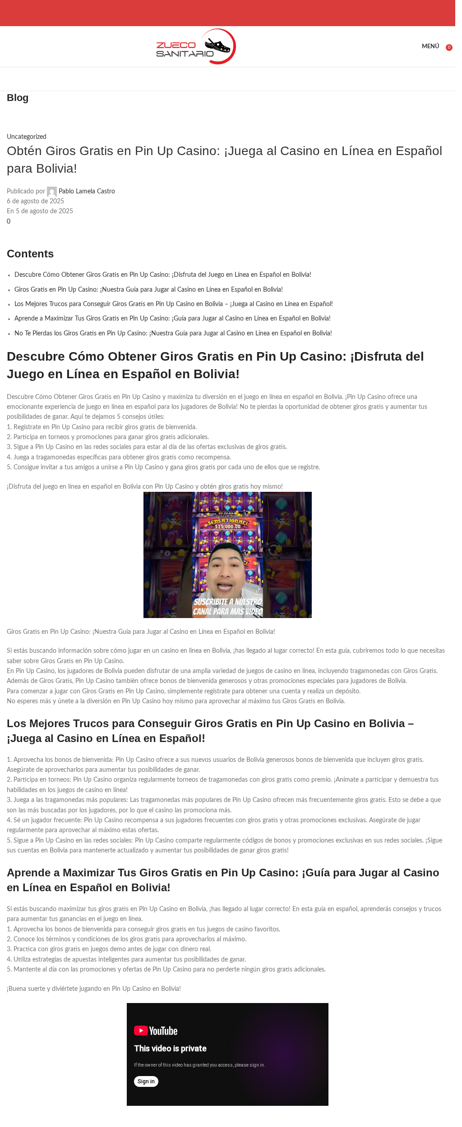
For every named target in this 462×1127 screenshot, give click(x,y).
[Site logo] (194, 46)
